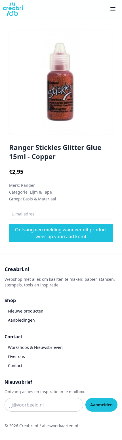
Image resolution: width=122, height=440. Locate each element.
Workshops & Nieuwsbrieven (35, 347)
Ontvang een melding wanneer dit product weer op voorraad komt (61, 233)
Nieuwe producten (25, 311)
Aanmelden (101, 404)
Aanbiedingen (21, 320)
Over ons (16, 356)
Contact (15, 365)
